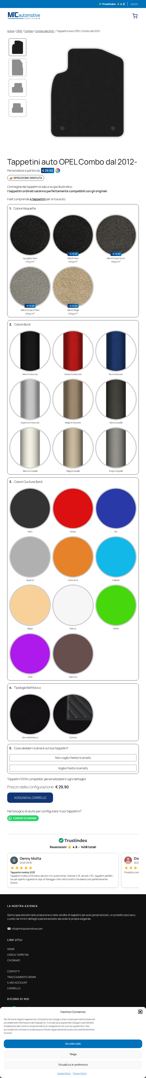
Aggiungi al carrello (30, 798)
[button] (140, 1012)
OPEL (19, 31)
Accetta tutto (73, 1043)
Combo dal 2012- (45, 31)
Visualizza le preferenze (73, 1064)
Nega (73, 1054)
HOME (11, 949)
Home (10, 31)
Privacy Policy (80, 1073)
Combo (28, 31)
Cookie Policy (64, 1073)
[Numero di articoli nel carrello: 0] (135, 16)
